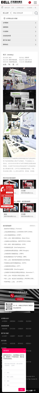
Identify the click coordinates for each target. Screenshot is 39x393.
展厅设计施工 (7, 40)
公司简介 (4, 343)
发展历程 (12, 343)
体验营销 (4, 328)
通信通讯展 (28, 62)
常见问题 (28, 351)
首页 (12, 8)
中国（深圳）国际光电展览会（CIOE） (15, 244)
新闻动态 (5, 44)
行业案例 (29, 8)
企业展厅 (4, 336)
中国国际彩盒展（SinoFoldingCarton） (15, 247)
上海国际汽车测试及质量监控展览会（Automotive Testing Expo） (19, 272)
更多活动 (28, 328)
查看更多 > (33, 225)
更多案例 (28, 321)
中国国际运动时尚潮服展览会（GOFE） (15, 263)
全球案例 (5, 22)
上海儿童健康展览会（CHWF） (13, 235)
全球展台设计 (20, 8)
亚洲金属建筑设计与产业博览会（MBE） (15, 257)
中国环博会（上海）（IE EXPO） (13, 281)
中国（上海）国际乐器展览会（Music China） (17, 238)
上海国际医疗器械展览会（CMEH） (14, 253)
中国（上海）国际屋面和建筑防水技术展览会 (17, 260)
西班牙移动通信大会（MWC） (17, 60)
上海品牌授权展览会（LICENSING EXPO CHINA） (18, 232)
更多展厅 (28, 336)
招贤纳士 (28, 343)
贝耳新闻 (3, 348)
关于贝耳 (3, 340)
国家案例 (5, 27)
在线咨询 (19, 299)
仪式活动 (12, 328)
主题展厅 (12, 336)
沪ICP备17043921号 (31, 379)
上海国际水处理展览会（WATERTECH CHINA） (18, 241)
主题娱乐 (20, 328)
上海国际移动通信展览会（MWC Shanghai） (17, 250)
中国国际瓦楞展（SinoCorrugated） (14, 269)
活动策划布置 (7, 35)
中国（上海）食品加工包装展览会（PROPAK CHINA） (19, 278)
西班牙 (27, 57)
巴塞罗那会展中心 (14, 62)
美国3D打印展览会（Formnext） (13, 228)
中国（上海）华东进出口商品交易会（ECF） (17, 275)
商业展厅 (20, 336)
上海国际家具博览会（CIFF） (12, 266)
